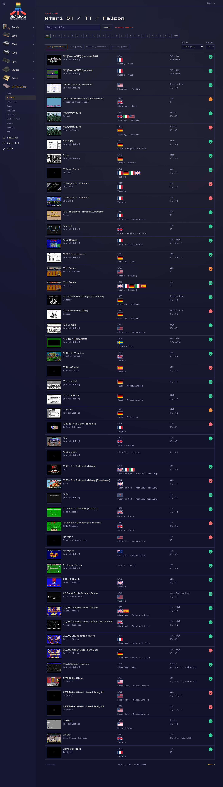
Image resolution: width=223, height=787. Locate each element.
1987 (119, 268)
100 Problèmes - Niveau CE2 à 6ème (83, 211)
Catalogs (11, 114)
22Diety (67, 720)
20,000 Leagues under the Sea (80, 607)
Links (10, 148)
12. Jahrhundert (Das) (75, 310)
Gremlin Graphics (73, 356)
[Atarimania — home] (18, 11)
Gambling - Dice (126, 261)
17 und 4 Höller (71, 395)
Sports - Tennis (126, 565)
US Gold (67, 285)
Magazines (12, 137)
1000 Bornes (70, 240)
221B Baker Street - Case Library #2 (83, 706)
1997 (119, 56)
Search (107, 27)
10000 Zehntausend (74, 254)
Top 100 (11, 110)
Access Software (72, 271)
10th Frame (69, 268)
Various (121, 177)
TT (182, 243)
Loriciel (68, 752)
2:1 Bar (67, 734)
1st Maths (68, 550)
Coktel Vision (71, 610)
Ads (8, 131)
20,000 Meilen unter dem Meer (80, 649)
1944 (66, 494)
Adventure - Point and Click (133, 615)
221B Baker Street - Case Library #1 (83, 692)
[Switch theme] (4, 4)
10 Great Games (72, 169)
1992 (119, 169)
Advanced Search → (124, 27)
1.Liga (66, 155)
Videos (10, 123)
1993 (119, 98)
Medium (173, 84)
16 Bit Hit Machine (73, 353)
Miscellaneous (125, 728)
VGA (171, 56)
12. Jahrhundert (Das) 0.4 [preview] (83, 296)
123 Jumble (69, 324)
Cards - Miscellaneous (130, 244)
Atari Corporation (73, 596)
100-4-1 (67, 225)
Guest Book (13, 143)
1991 (119, 112)
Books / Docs (13, 119)
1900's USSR (70, 452)
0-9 (54, 36)
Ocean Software (71, 582)
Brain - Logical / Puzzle (132, 148)
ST (171, 87)
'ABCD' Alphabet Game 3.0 (78, 84)
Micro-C (67, 215)
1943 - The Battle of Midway (79, 466)
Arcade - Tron (125, 346)
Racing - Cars (125, 63)
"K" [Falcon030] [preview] (78, 70)
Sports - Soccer (126, 162)
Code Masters (70, 512)
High (181, 84)
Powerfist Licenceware (76, 102)
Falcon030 (175, 59)
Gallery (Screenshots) (97, 47)
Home (9, 93)
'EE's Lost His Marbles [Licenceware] (83, 98)
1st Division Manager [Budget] (80, 508)
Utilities (12, 102)
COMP (176, 36)
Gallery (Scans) (120, 47)
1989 (119, 253)
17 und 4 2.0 (70, 381)
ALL (47, 36)
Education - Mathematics (131, 219)
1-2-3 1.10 (68, 141)
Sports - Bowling (127, 275)
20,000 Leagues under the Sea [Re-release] (88, 621)
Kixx (65, 483)
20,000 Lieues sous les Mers (79, 635)
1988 (119, 465)
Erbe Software (71, 130)
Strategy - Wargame (128, 120)
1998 (119, 338)
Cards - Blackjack (127, 417)
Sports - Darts (125, 445)
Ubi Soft (68, 172)
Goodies (11, 127)
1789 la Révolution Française (79, 423)
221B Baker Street (73, 678)
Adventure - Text (127, 106)
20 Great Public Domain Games (80, 593)
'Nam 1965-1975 (72, 112)
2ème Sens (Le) (72, 748)
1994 (119, 437)
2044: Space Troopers (76, 664)
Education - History (128, 452)
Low (171, 98)
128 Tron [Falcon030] (75, 338)
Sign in (211, 3)
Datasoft (68, 681)
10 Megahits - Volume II (76, 183)
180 (65, 437)
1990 (119, 140)
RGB (177, 56)
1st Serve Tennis (72, 565)
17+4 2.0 (68, 409)
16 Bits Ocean (71, 367)
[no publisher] (71, 59)
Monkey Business (72, 625)
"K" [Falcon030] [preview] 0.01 (80, 56)
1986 (119, 692)
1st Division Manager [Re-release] (82, 522)
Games (10, 97)
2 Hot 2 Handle (71, 579)
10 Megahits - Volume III (76, 197)
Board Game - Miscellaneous (133, 685)
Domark (66, 116)
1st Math (68, 536)
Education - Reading (128, 89)
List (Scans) (75, 47)
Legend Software (72, 427)
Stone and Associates (75, 540)
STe (176, 87)
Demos (9, 106)
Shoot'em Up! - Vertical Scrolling (137, 473)
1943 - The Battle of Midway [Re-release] (86, 480)
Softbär (67, 300)
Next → (211, 764)
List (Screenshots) (56, 47)
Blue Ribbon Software (75, 738)
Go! (65, 469)
